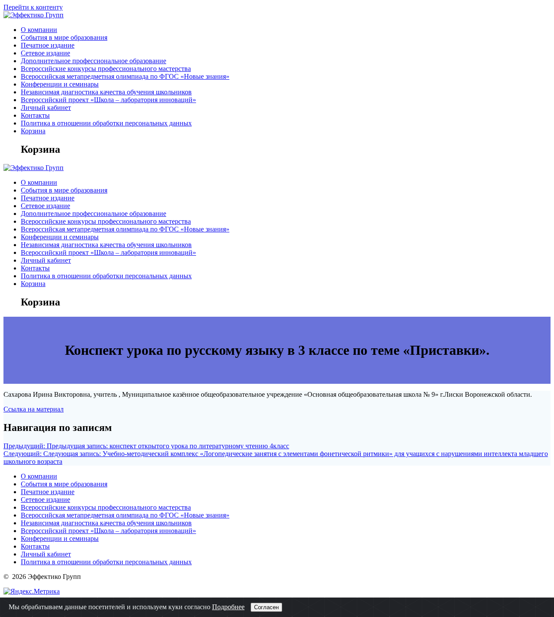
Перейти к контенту (33, 7)
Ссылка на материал (33, 409)
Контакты (35, 115)
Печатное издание (47, 45)
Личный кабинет (46, 107)
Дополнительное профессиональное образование (93, 60)
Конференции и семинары (60, 84)
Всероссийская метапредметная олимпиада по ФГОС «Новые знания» (125, 76)
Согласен (266, 607)
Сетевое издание (45, 53)
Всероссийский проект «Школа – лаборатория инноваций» (108, 99)
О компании (39, 29)
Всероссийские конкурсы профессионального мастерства (106, 68)
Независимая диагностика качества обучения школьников (106, 92)
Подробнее (228, 607)
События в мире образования (64, 37)
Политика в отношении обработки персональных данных (106, 123)
